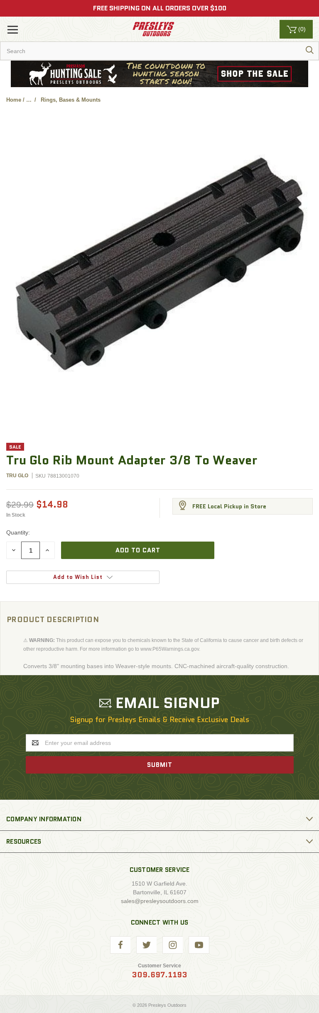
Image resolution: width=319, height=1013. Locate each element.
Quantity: (18, 532)
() (302, 29)
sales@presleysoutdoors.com (160, 901)
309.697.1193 (159, 974)
